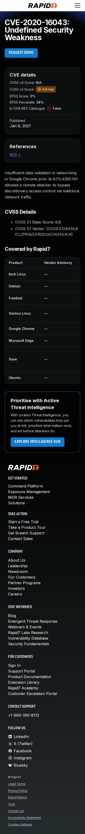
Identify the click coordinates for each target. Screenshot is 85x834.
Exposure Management (29, 491)
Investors (16, 588)
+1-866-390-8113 (23, 715)
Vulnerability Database (28, 638)
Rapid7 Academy (23, 688)
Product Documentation (29, 676)
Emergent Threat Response (32, 621)
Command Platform (25, 486)
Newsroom (18, 571)
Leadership (18, 566)
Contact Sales (20, 538)
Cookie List (16, 811)
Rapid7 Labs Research (28, 632)
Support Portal (21, 671)
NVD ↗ (15, 155)
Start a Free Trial (23, 521)
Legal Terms (17, 784)
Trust (11, 804)
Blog (12, 615)
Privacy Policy (17, 790)
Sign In (14, 665)
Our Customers (21, 577)
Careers (15, 594)
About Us (16, 560)
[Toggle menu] (77, 5)
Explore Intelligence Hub (37, 442)
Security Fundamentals (28, 643)
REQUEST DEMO (21, 53)
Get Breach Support (26, 533)
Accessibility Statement (24, 817)
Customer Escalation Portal (32, 693)
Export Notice (17, 797)
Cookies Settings (20, 824)
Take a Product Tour (27, 527)
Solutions (16, 503)
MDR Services (21, 497)
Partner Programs (24, 582)
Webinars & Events (25, 627)
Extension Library (23, 682)
